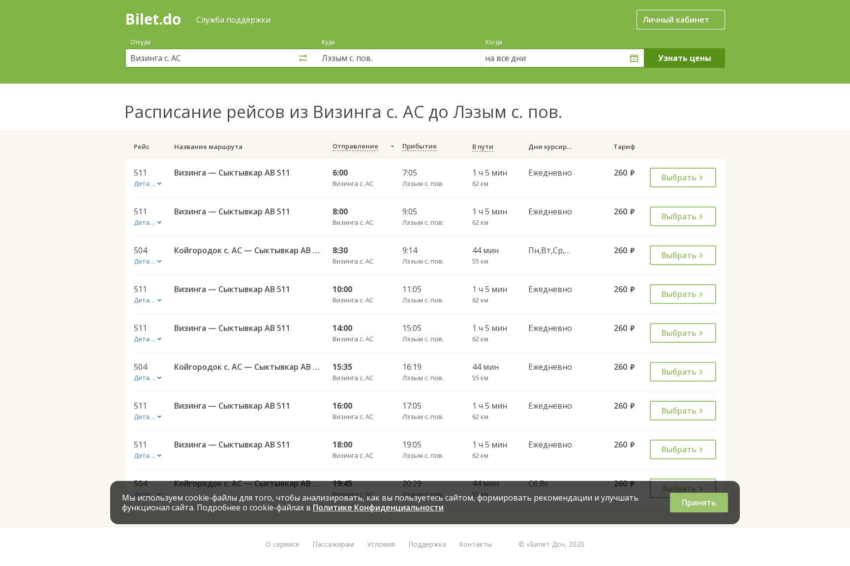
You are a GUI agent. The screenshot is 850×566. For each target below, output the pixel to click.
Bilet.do (153, 19)
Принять (699, 502)
